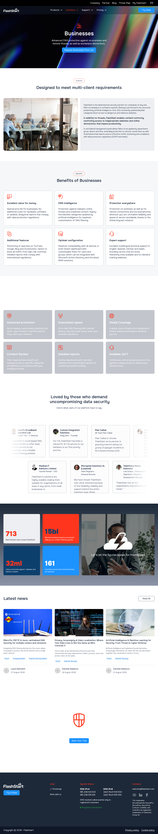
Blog (114, 3)
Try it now (11, 792)
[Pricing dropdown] (106, 10)
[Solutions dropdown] (77, 10)
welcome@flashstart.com (143, 789)
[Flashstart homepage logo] (11, 10)
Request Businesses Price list (79, 50)
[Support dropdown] (92, 10)
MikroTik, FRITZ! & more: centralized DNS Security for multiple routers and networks (24, 641)
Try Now (146, 10)
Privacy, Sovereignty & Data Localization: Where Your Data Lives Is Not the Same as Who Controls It (79, 643)
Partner (106, 3)
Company (95, 3)
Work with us (55, 794)
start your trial (79, 740)
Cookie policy (148, 830)
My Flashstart (139, 3)
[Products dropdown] (61, 10)
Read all (146, 598)
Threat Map (124, 3)
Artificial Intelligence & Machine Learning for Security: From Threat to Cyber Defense (128, 641)
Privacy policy (132, 830)
